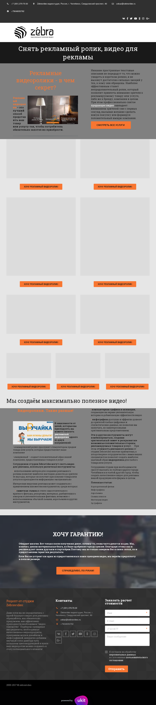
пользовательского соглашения (128, 659)
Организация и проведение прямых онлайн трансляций (101, 32)
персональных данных (122, 654)
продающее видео (102, 105)
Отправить (116, 669)
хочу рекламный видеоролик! (41, 186)
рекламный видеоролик (62, 435)
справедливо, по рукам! (78, 570)
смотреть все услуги (111, 125)
